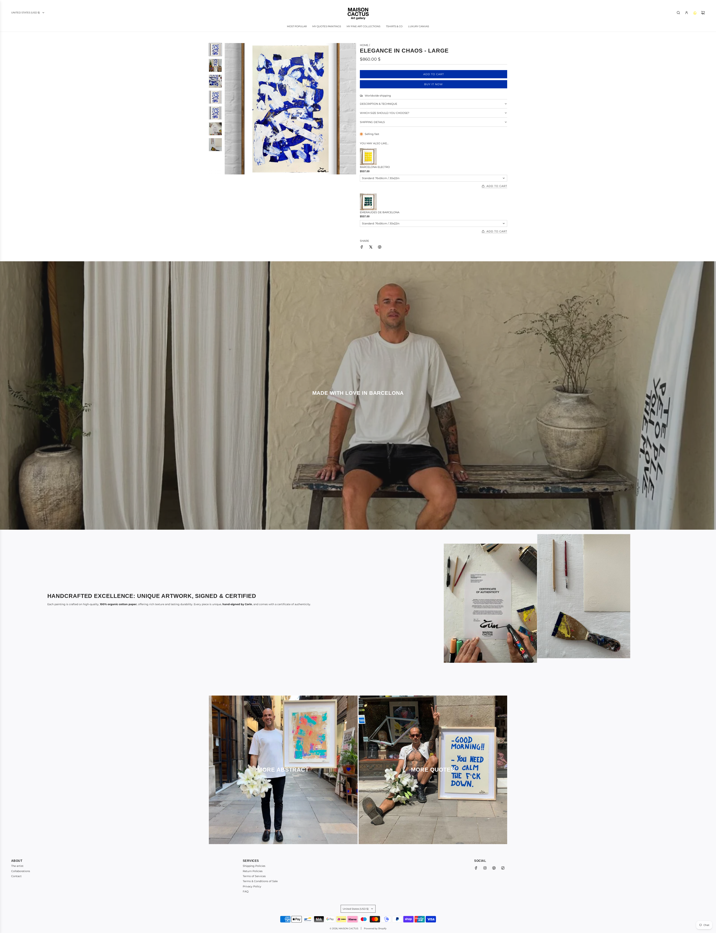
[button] (228, 109)
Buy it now (433, 84)
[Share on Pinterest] (380, 247)
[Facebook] (476, 868)
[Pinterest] (494, 868)
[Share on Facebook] (362, 247)
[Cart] (703, 13)
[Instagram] (485, 868)
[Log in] (686, 13)
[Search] (678, 13)
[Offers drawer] (695, 13)
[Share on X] (371, 247)
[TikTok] (503, 868)
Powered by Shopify (375, 928)
